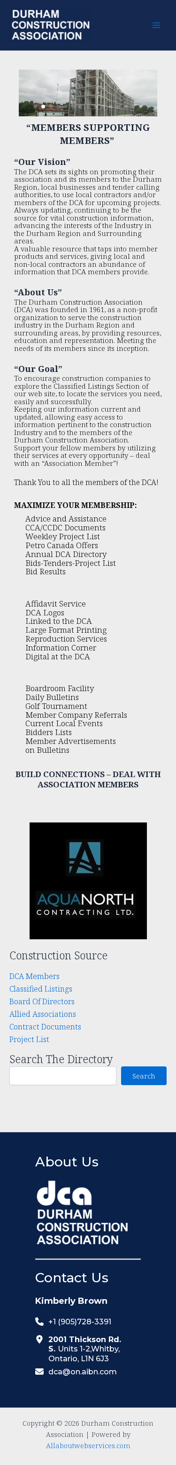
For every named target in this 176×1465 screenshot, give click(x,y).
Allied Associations (42, 1013)
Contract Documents (45, 1026)
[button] (36, 106)
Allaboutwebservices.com (88, 1445)
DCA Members (34, 976)
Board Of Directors (42, 1001)
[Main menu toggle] (156, 25)
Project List (29, 1039)
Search (143, 1075)
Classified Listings (40, 988)
